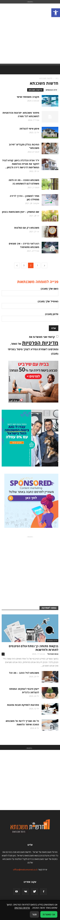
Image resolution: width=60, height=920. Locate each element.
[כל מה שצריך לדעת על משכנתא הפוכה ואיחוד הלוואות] (50, 725)
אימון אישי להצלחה (29, 128)
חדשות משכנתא (35, 90)
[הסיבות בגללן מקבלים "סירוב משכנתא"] (50, 148)
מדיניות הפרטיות (40, 342)
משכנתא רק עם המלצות (26, 227)
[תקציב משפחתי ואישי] (50, 101)
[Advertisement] (30, 34)
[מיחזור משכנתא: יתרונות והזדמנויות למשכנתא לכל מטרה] (50, 116)
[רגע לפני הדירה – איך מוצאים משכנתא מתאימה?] (50, 247)
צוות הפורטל (52, 654)
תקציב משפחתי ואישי (28, 96)
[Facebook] (43, 891)
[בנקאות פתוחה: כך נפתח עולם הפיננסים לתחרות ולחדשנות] (30, 628)
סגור (34, 914)
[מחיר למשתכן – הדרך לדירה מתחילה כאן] (50, 200)
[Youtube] (16, 891)
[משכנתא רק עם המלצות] (50, 231)
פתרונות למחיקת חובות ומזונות (23, 704)
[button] (55, 12)
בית (57, 78)
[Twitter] (34, 891)
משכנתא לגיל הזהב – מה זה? (24, 672)
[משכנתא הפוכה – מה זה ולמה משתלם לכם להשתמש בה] (50, 184)
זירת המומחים (51, 90)
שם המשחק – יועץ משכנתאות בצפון (20, 211)
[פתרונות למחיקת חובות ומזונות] (50, 709)
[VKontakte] (25, 891)
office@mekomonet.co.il (25, 869)
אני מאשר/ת (49, 914)
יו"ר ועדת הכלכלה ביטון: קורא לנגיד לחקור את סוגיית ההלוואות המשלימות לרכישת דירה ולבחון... (20, 164)
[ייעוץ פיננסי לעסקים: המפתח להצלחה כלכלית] (50, 693)
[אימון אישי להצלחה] (50, 132)
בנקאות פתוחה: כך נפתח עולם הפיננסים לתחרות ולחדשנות (33, 648)
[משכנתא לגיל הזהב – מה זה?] (50, 677)
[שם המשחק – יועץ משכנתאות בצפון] (50, 216)
